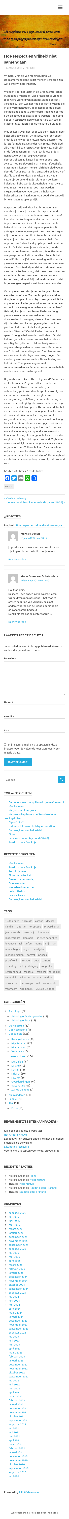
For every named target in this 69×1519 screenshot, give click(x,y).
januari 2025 (16, 1272)
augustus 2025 (17, 1248)
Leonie (13, 1098)
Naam (8, 702)
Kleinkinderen (17, 1094)
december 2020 (18, 1456)
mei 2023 (14, 1344)
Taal (11, 1102)
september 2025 (18, 1244)
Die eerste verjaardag (21, 879)
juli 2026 (14, 1216)
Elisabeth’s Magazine (16, 1146)
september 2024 (18, 1288)
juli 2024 (14, 1296)
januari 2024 (16, 1316)
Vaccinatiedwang (16, 498)
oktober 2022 (17, 1372)
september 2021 (18, 1420)
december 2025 (18, 1236)
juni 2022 (14, 1384)
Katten (15, 1069)
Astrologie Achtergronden (27, 1016)
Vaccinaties (18, 1085)
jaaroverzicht (13, 932)
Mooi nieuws (16, 863)
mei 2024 (14, 1304)
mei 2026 (14, 1224)
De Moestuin (16, 1025)
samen (46, 960)
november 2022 (18, 1368)
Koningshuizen (20, 1038)
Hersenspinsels (18, 1056)
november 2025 (18, 1240)
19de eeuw (12, 920)
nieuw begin (12, 949)
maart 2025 (15, 1264)
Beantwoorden (17, 559)
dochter (50, 920)
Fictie (14, 1108)
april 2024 (15, 1308)
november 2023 (18, 1324)
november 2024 (18, 1280)
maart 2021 (15, 1444)
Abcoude (27, 920)
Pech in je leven (18, 871)
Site (6, 730)
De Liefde (17, 1061)
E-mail (9, 716)
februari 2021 (17, 1448)
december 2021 (18, 1408)
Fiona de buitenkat (20, 875)
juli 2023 (14, 1336)
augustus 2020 (17, 1472)
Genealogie (15, 1033)
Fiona (33, 1175)
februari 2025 (17, 1268)
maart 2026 (15, 1228)
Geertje (21, 926)
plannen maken (14, 954)
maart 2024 (15, 1312)
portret (31, 954)
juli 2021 (14, 1428)
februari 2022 (17, 1400)
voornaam (11, 988)
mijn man (50, 943)
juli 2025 (14, 1252)
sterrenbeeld (13, 971)
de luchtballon (17, 891)
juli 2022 (14, 1380)
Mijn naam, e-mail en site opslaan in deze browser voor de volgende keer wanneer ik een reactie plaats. (32, 748)
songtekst (47, 966)
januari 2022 (16, 1404)
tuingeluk (11, 977)
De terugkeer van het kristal (25, 899)
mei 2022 (14, 1388)
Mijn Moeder (19, 1042)
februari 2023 (17, 1356)
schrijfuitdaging (29, 966)
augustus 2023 (17, 1332)
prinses (42, 954)
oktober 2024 (17, 1284)
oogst (26, 949)
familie (9, 926)
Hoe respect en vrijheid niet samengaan (39, 525)
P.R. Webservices (29, 1492)
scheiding (11, 966)
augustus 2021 (17, 1424)
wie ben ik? (26, 988)
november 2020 (18, 1460)
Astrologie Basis (20, 1020)
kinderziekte (12, 937)
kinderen (43, 932)
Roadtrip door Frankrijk (22, 867)
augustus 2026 (17, 1212)
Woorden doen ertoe (21, 887)
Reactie (10, 658)
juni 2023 (14, 1340)
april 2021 (15, 1440)
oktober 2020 (17, 1464)
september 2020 (18, 1468)
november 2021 (18, 1412)
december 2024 (18, 1276)
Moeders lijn (18, 1046)
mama (38, 943)
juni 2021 (14, 1432)
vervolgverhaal (31, 983)
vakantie (25, 977)
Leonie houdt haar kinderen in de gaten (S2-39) (35, 502)
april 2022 (15, 1392)
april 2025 (15, 1260)
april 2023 (15, 1348)
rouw (36, 960)
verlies (48, 977)
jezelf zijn (29, 932)
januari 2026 (16, 1232)
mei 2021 (14, 1436)
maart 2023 (15, 1352)
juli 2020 (14, 1476)
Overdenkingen (20, 1081)
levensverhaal (13, 943)
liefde (28, 943)
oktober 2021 (17, 1416)
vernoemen (12, 983)
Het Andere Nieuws (15, 1134)
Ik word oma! (51, 926)
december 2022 (18, 1364)
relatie (26, 960)
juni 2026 (14, 1220)
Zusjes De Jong (45, 988)
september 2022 (18, 1376)
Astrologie (15, 1011)
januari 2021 (16, 1452)
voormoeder (50, 983)
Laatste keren (17, 895)
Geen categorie (18, 1029)
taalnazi (41, 971)
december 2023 (18, 1320)
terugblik (54, 971)
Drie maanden (17, 883)
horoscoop (35, 926)
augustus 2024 (17, 1292)
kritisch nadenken (47, 937)
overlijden (39, 949)
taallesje (29, 971)
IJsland (15, 1065)
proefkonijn (12, 960)
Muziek (15, 1077)
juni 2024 (14, 1300)
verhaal (37, 977)
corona (8, 486)
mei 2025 (14, 1256)
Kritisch (30, 67)
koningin (28, 937)
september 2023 (18, 1328)
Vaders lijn (17, 1050)
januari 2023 (16, 1360)
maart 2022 (15, 1396)
